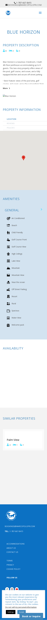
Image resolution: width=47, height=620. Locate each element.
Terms (10, 560)
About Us (11, 548)
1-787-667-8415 (16, 531)
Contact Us (12, 552)
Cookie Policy (13, 569)
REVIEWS (10, 123)
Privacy (10, 565)
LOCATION (11, 119)
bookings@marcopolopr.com (20, 526)
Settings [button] (10, 612)
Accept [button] (21, 612)
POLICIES (10, 127)
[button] (3, 19)
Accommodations (16, 543)
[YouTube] (17, 589)
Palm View (13, 440)
